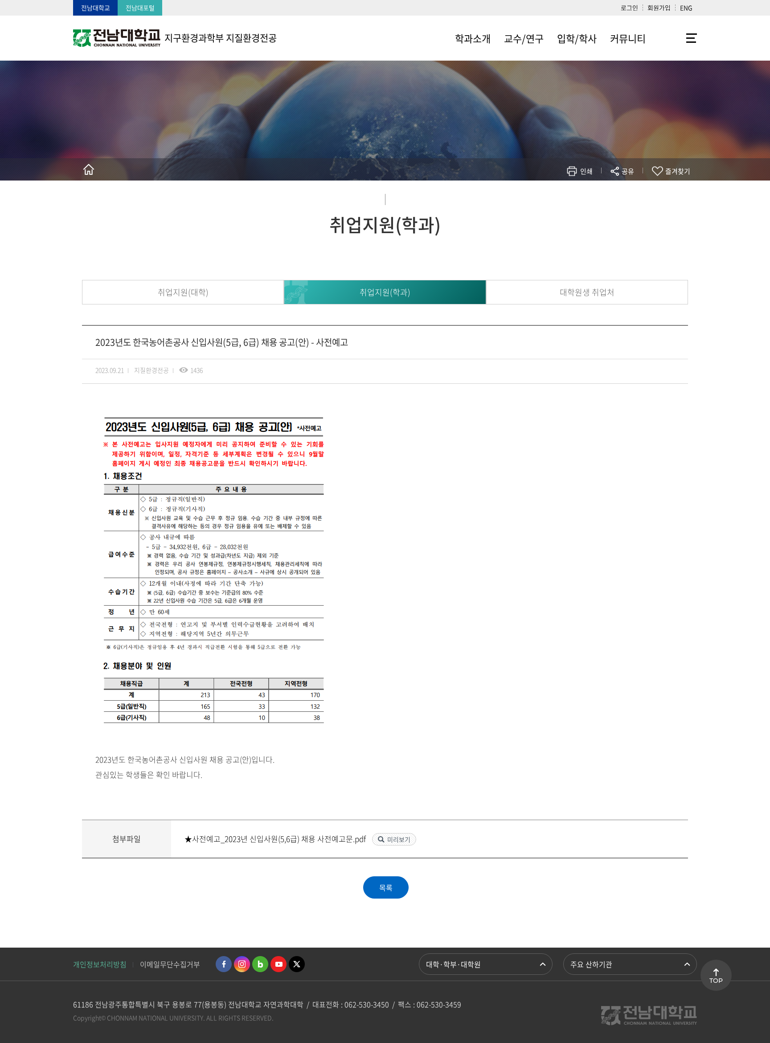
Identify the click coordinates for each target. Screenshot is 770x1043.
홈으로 (88, 169)
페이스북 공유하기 (535, 197)
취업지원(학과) (385, 292)
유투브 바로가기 (278, 964)
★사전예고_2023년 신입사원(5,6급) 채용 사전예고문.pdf (276, 838)
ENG (686, 7)
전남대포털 (140, 7)
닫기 (634, 192)
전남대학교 (95, 7)
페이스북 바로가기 (224, 964)
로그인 (629, 7)
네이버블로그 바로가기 (260, 964)
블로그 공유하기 (588, 197)
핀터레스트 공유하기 (575, 197)
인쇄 (586, 171)
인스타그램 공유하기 (601, 197)
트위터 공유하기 (548, 197)
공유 (628, 171)
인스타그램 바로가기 (242, 964)
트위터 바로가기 (297, 964)
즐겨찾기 (677, 171)
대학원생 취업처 (587, 292)
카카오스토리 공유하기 (561, 197)
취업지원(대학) (183, 292)
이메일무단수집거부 (170, 964)
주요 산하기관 (591, 964)
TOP (716, 981)
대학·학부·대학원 (453, 964)
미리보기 (398, 839)
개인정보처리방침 (100, 964)
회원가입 (659, 7)
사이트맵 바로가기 (674, 38)
